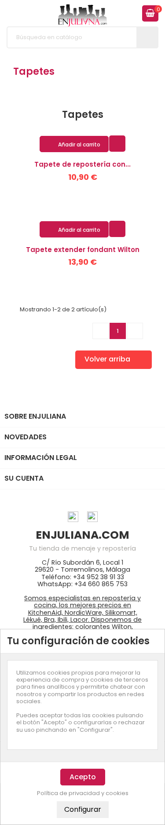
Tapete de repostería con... (82, 164)
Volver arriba (113, 359)
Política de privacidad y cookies (82, 793)
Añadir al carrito (74, 145)
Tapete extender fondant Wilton (82, 249)
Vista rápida (117, 143)
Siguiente (135, 330)
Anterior (101, 330)
